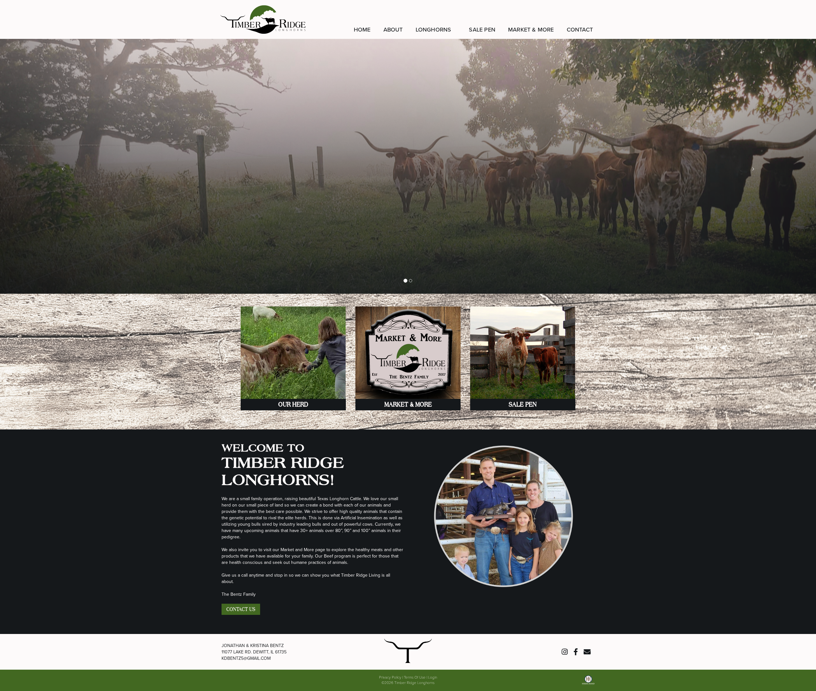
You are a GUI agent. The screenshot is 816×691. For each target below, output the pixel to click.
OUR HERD (293, 404)
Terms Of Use (415, 677)
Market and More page (302, 549)
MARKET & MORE (408, 404)
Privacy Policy (390, 677)
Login (432, 677)
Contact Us (240, 609)
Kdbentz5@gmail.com (246, 658)
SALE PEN (523, 404)
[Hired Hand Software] (588, 682)
